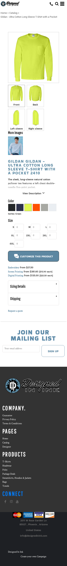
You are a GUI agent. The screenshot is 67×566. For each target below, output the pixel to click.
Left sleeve (16, 128)
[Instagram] (11, 501)
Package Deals (8, 474)
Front (16, 104)
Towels (5, 486)
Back (35, 104)
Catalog (13, 13)
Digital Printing (15, 275)
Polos (4, 469)
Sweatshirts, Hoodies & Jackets (16, 478)
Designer (6, 446)
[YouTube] (17, 501)
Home (4, 13)
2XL (28, 235)
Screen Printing (15, 271)
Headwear (7, 465)
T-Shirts (6, 461)
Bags (4, 482)
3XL (45, 235)
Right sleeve (35, 128)
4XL (12, 243)
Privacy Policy (9, 419)
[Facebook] (5, 501)
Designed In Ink (15, 552)
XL (12, 235)
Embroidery (13, 267)
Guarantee (7, 415)
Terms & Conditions (12, 423)
